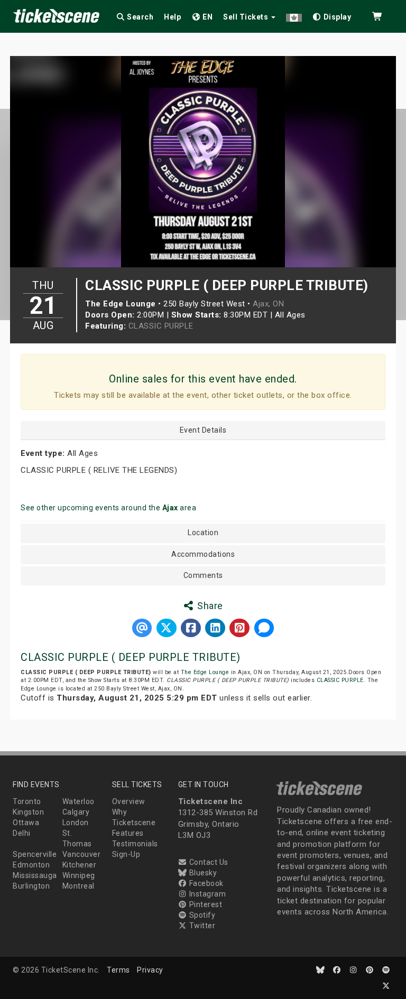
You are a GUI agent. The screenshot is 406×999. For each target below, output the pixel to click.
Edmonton (31, 865)
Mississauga (35, 875)
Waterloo (78, 801)
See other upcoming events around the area (108, 507)
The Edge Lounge (205, 672)
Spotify (201, 915)
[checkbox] (332, 15)
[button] (294, 15)
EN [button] (207, 17)
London (75, 822)
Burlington (31, 886)
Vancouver (81, 854)
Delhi (22, 833)
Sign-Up (126, 854)
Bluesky (202, 873)
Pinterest (204, 904)
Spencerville (35, 854)
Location (203, 533)
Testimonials (135, 843)
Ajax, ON (268, 304)
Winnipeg (78, 875)
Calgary (76, 812)
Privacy (150, 970)
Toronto (27, 801)
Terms (118, 970)
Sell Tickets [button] (246, 17)
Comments (203, 576)
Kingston (28, 812)
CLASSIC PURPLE (160, 326)
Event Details (203, 430)
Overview (128, 801)
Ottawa (26, 822)
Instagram (206, 894)
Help (172, 17)
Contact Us (207, 862)
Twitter (201, 925)
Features (128, 833)
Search (139, 17)
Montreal (78, 886)
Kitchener (79, 865)
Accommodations (203, 554)
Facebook (205, 883)
